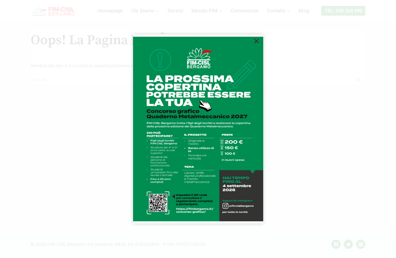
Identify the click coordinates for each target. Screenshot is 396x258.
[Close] (256, 41)
